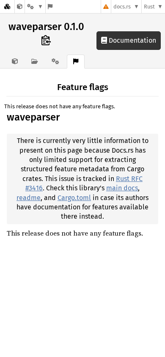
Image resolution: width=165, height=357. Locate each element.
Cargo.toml (74, 198)
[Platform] (35, 6)
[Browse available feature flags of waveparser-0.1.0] (50, 6)
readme (28, 198)
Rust (149, 6)
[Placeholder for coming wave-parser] (20, 6)
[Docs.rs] (7, 6)
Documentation (131, 40)
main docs (122, 188)
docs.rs (122, 6)
